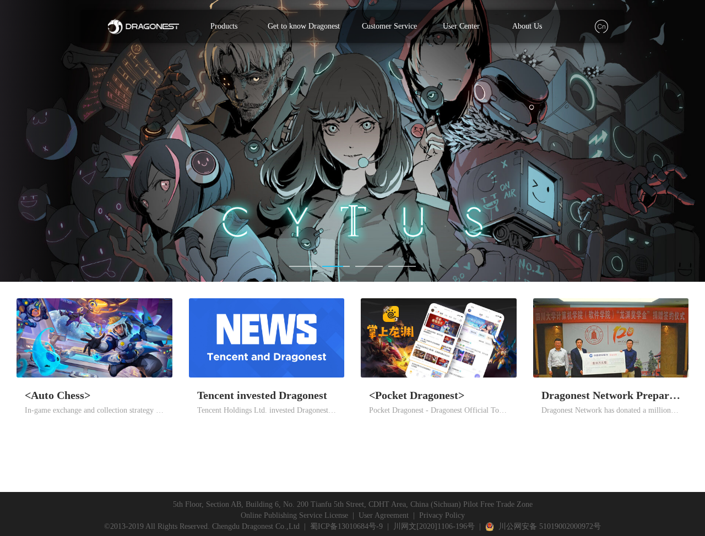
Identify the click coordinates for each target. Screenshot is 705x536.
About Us (527, 26)
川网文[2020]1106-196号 (434, 526)
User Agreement (384, 515)
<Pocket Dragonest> (416, 395)
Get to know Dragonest (304, 26)
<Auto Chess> (57, 395)
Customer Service (389, 26)
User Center (461, 26)
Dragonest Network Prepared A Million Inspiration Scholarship (611, 395)
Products (223, 26)
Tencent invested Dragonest (262, 395)
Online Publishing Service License (294, 515)
